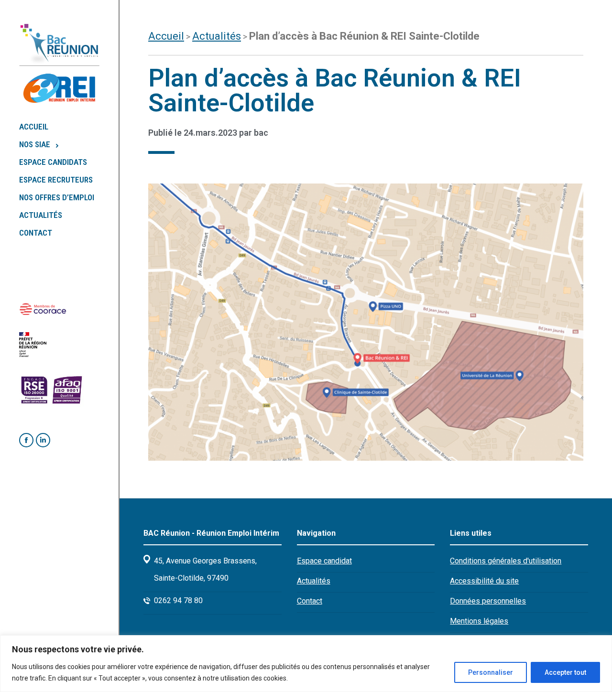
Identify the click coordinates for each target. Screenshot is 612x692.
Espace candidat (324, 560)
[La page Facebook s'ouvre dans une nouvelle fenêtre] (26, 440)
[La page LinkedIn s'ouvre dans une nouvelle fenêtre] (43, 440)
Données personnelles (488, 601)
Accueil (166, 36)
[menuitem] (69, 127)
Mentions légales (479, 621)
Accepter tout (565, 672)
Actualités (216, 36)
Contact (309, 601)
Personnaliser (490, 672)
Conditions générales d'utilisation (505, 560)
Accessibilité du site (484, 580)
